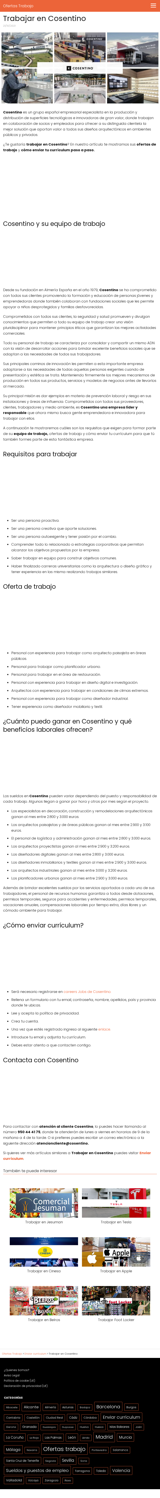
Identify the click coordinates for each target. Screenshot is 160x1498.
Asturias (68, 1407)
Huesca (99, 1427)
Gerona (11, 1427)
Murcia (125, 1437)
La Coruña (14, 1437)
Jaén (139, 1427)
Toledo (101, 1471)
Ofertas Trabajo (18, 6)
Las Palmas (53, 1437)
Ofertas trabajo (64, 1449)
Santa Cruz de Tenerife (22, 1461)
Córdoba (90, 1418)
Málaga (13, 1449)
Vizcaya (33, 1480)
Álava (68, 1480)
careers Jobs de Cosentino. (87, 991)
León (72, 1437)
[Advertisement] (80, 184)
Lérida (85, 1437)
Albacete (12, 1407)
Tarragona (82, 1471)
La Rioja (34, 1437)
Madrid (104, 1436)
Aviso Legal (12, 1375)
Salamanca (120, 1450)
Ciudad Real (54, 1418)
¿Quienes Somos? (16, 1370)
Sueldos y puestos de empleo (37, 1470)
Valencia (121, 1470)
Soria (83, 1461)
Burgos (131, 1407)
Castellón (33, 1418)
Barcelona (108, 1406)
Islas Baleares (119, 1427)
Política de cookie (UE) (19, 1381)
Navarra (32, 1450)
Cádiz (73, 1418)
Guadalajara (49, 1427)
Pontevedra (99, 1450)
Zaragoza (51, 1480)
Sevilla (68, 1460)
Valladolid (14, 1480)
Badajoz (85, 1407)
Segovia (50, 1461)
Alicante (31, 1407)
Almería (50, 1407)
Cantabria (13, 1418)
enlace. (104, 1029)
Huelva (84, 1427)
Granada (29, 1427)
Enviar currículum (121, 1417)
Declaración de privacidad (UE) (26, 1386)
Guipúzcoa (68, 1427)
